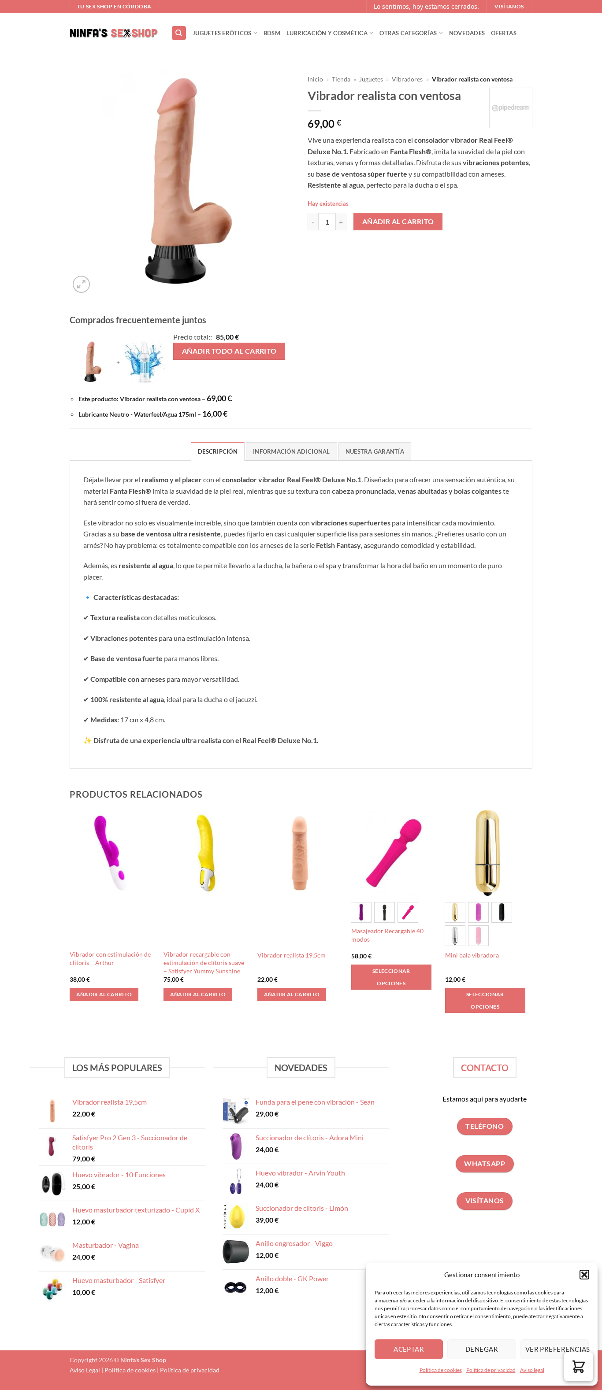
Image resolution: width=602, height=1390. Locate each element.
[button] (584, 1274)
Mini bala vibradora (472, 955)
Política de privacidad (491, 1370)
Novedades (467, 33)
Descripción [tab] (218, 451)
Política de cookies (441, 1370)
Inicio (315, 79)
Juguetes (371, 79)
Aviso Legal (85, 1370)
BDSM (272, 33)
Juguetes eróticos (222, 33)
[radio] (361, 912)
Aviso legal (532, 1370)
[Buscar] (179, 33)
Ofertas (504, 33)
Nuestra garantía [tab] (375, 451)
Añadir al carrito (398, 222)
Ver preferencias (557, 1349)
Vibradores (407, 79)
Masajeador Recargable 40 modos (387, 935)
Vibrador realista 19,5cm (291, 955)
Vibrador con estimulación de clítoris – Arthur (110, 958)
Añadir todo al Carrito (229, 351)
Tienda (341, 79)
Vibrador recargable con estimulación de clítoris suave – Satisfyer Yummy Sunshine (204, 962)
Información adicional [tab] (291, 451)
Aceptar (409, 1349)
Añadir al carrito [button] (104, 994)
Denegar (481, 1349)
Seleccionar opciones (391, 977)
